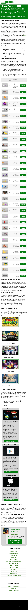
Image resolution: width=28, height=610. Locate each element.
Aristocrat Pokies (14, 567)
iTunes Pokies (14, 588)
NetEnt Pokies (13, 551)
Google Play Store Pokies (13, 586)
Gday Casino (5, 394)
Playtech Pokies (13, 555)
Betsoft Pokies (13, 559)
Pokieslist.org (13, 2)
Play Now (23, 85)
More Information (10, 441)
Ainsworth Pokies (14, 565)
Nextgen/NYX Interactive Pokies (13, 561)
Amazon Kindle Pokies (14, 590)
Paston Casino (14, 571)
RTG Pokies (13, 557)
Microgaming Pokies (13, 553)
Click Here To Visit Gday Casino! (15, 541)
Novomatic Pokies (14, 573)
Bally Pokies (14, 569)
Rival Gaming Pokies (13, 563)
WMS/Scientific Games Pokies (14, 575)
